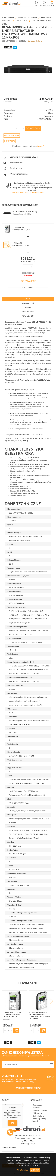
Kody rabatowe (38, 1116)
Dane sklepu (37, 1105)
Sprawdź (40, 146)
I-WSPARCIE (17, 243)
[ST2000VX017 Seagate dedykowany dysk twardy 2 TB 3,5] (15, 1001)
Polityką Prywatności (23, 1160)
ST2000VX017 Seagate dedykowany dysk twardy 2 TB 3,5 (12, 1015)
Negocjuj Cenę (11, 135)
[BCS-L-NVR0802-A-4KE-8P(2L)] (28, 70)
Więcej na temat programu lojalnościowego (28, 192)
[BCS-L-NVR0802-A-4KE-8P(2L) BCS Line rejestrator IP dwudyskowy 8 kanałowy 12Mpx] (11, 3)
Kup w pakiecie (28, 281)
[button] (10, 1132)
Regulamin (36, 1108)
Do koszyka (33, 128)
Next (51, 1001)
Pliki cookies (37, 1113)
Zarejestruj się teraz (28, 1088)
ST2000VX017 (18, 227)
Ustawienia (22, 1170)
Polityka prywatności (40, 1110)
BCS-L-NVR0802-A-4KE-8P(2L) (25, 212)
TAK (12, 1123)
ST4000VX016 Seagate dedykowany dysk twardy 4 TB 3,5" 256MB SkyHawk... (39, 1015)
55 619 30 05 (29, 1141)
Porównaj (9, 141)
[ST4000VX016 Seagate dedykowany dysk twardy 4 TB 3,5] (41, 1001)
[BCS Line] (40, 1042)
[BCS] (16, 1042)
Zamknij (35, 1170)
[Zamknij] (22, 1105)
